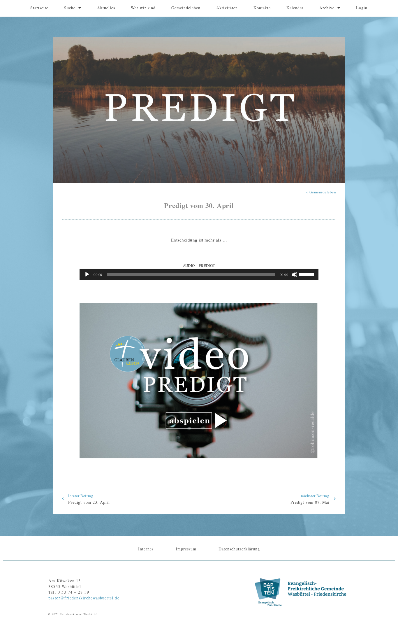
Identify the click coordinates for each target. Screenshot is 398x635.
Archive (326, 8)
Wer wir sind (143, 8)
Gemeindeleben (185, 8)
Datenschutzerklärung (239, 549)
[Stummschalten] (294, 274)
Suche (69, 8)
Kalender (295, 8)
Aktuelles (106, 8)
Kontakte (262, 8)
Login (361, 8)
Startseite (39, 8)
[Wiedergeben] (87, 274)
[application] (199, 274)
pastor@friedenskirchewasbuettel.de (83, 598)
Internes (146, 549)
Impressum (186, 549)
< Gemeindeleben (321, 192)
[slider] (307, 274)
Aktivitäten (227, 8)
